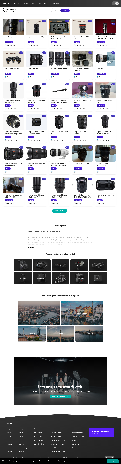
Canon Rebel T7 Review (58, 451)
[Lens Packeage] (36, 66)
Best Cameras (38, 433)
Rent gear (26, 3)
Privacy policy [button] (64, 461)
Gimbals (9, 444)
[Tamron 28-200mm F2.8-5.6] (105, 193)
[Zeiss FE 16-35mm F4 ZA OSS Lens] (59, 129)
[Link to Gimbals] (23, 278)
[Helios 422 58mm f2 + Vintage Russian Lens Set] (59, 35)
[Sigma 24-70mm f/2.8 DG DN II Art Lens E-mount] (105, 129)
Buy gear (17, 3)
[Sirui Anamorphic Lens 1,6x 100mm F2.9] (36, 193)
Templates (75, 440)
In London (22, 444)
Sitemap (43, 458)
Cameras (9, 433)
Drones (9, 440)
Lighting (9, 451)
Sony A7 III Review (56, 448)
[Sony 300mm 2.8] (105, 66)
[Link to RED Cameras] (79, 278)
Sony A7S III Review (57, 433)
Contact (50, 458)
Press (36, 458)
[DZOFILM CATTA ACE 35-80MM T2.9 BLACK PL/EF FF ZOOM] (105, 35)
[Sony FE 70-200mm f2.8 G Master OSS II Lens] (59, 161)
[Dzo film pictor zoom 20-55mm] (13, 35)
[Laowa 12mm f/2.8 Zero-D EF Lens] (36, 98)
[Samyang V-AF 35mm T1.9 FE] (105, 98)
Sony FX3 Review (56, 436)
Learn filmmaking (77, 433)
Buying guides (36, 3)
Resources (75, 429)
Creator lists (75, 444)
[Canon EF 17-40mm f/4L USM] (82, 98)
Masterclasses (76, 448)
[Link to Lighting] (79, 265)
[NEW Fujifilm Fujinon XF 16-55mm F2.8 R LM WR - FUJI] (82, 193)
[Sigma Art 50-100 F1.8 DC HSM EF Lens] (13, 98)
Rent (65, 10)
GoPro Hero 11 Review (58, 444)
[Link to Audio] (60, 265)
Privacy (24, 458)
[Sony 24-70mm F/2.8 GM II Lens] (36, 161)
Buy (56, 10)
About (31, 458)
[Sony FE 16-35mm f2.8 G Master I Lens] (13, 161)
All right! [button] (112, 461)
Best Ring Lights (39, 444)
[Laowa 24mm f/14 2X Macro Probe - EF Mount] (59, 98)
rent (9, 17)
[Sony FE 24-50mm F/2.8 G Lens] (82, 129)
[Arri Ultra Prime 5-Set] (13, 66)
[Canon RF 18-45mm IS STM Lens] (82, 66)
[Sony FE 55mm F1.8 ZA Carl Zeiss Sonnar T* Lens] (36, 129)
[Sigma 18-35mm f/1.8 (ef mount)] (36, 35)
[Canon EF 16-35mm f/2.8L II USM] (105, 161)
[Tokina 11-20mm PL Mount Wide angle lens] (13, 129)
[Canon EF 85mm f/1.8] (82, 161)
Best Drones (38, 436)
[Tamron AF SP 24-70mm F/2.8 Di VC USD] (13, 193)
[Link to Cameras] (23, 265)
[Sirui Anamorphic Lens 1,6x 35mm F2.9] (59, 193)
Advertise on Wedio (61, 458)
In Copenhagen (23, 448)
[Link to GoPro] (98, 278)
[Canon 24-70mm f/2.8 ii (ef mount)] (82, 35)
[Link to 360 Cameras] (42, 278)
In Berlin (21, 451)
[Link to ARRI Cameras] (60, 278)
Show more (59, 210)
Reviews (46, 3)
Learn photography (78, 436)
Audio (8, 448)
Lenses (14, 17)
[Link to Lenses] (42, 265)
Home (4, 17)
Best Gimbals (38, 440)
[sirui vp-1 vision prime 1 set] (59, 66)
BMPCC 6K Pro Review (58, 440)
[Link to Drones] (98, 265)
